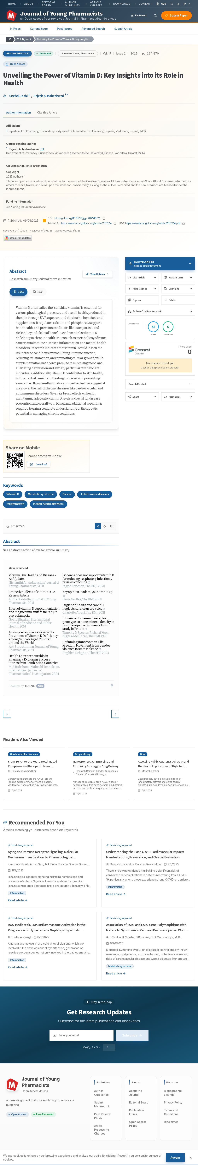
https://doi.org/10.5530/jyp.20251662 (77, 218)
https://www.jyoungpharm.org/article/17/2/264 (86, 223)
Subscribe (129, 1035)
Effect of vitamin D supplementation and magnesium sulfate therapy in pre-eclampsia (34, 612)
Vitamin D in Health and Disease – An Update (32, 577)
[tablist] (31, 113)
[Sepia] (112, 526)
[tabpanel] (99, 166)
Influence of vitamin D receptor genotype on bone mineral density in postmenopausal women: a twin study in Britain (88, 624)
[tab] (18, 292)
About (28, 3)
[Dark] (105, 526)
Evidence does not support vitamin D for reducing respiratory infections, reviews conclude (88, 579)
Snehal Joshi (19, 95)
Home (12, 3)
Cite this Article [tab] (47, 112)
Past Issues (64, 28)
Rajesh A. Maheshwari (51, 95)
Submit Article (123, 28)
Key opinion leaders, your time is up (87, 592)
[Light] (98, 526)
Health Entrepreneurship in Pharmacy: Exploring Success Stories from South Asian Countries (33, 659)
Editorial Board (48, 4)
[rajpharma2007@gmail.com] (42, 149)
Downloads (121, 3)
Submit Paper (179, 15)
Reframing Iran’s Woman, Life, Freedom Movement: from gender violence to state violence (86, 645)
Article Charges (96, 4)
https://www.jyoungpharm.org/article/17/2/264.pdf (152, 223)
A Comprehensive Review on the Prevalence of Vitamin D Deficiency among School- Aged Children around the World (33, 638)
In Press (15, 28)
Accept (175, 1157)
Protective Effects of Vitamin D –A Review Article (32, 593)
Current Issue (39, 28)
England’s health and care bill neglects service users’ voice (83, 606)
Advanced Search (93, 28)
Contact (145, 3)
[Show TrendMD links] (112, 685)
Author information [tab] (18, 112)
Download (41, 464)
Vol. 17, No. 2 (24, 39)
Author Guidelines (72, 4)
